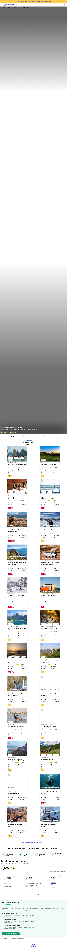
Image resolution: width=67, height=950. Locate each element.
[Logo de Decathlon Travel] (11, 5)
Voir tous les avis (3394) (33, 895)
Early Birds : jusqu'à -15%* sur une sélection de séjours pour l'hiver (34, 1)
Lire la (2, 430)
